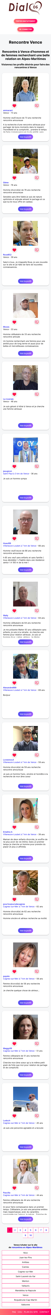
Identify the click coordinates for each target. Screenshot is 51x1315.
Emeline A (7, 832)
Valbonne (25, 1304)
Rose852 (7, 254)
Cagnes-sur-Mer (25, 1271)
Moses (6, 327)
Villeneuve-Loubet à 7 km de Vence (19, 545)
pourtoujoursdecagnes (14, 904)
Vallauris (25, 1286)
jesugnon (7, 471)
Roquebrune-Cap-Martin (25, 1300)
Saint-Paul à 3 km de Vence (16, 473)
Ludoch (6, 1120)
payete (6, 976)
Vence (25, 1295)
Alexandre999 (9, 687)
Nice (25, 1253)
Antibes (25, 1262)
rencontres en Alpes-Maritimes (27, 1247)
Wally (5, 615)
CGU (20, 1312)
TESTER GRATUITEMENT (25, 21)
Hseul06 (7, 543)
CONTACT (44, 1312)
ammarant (8, 110)
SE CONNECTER (25, 29)
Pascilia (6, 1192)
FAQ (14, 1312)
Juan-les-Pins (25, 1257)
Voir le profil (25, 137)
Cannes (25, 1267)
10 (30, 1235)
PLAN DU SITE (31, 1312)
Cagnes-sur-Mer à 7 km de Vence (18, 906)
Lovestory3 (8, 759)
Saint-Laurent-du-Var (25, 1276)
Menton (25, 1281)
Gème (6, 182)
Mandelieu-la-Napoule (25, 1290)
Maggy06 (7, 1048)
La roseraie (8, 399)
